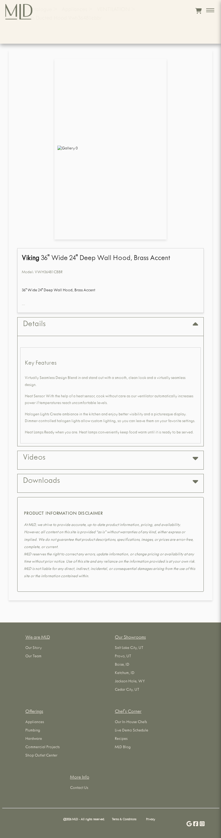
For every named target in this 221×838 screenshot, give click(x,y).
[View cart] (198, 10)
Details (34, 324)
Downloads (41, 481)
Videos (34, 458)
